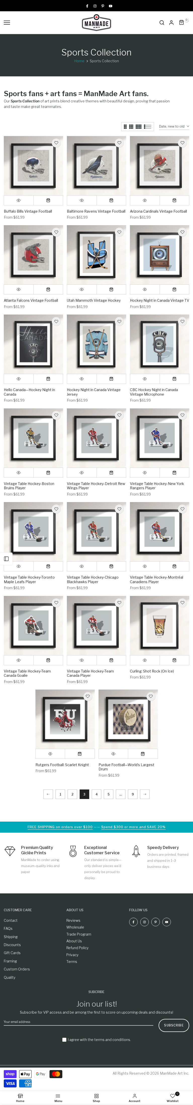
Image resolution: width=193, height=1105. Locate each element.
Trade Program (78, 934)
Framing (10, 961)
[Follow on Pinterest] (103, 5)
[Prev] (48, 794)
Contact (11, 920)
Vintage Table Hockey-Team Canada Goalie (27, 673)
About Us (74, 941)
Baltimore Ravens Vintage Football (96, 211)
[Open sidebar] (6, 558)
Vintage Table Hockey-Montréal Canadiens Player (156, 579)
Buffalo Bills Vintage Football (28, 211)
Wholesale (75, 927)
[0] (181, 22)
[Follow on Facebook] (87, 5)
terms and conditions (112, 1039)
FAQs (8, 928)
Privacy (72, 955)
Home (79, 61)
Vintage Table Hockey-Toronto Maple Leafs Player (29, 579)
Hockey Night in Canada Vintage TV (159, 300)
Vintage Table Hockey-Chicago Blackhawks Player (93, 579)
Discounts (12, 945)
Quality (9, 977)
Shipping (11, 937)
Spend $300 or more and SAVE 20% (133, 827)
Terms (71, 961)
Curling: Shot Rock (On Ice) (152, 671)
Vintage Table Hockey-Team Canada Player (90, 673)
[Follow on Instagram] (95, 5)
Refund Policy (77, 948)
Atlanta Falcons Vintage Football (31, 300)
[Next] (145, 794)
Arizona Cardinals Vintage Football (158, 211)
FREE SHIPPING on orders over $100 (60, 827)
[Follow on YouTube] (111, 5)
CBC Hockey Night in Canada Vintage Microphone (154, 392)
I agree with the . (99, 1039)
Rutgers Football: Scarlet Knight (62, 765)
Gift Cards (12, 953)
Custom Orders (17, 969)
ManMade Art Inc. (174, 1073)
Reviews (73, 920)
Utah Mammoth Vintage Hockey (94, 300)
